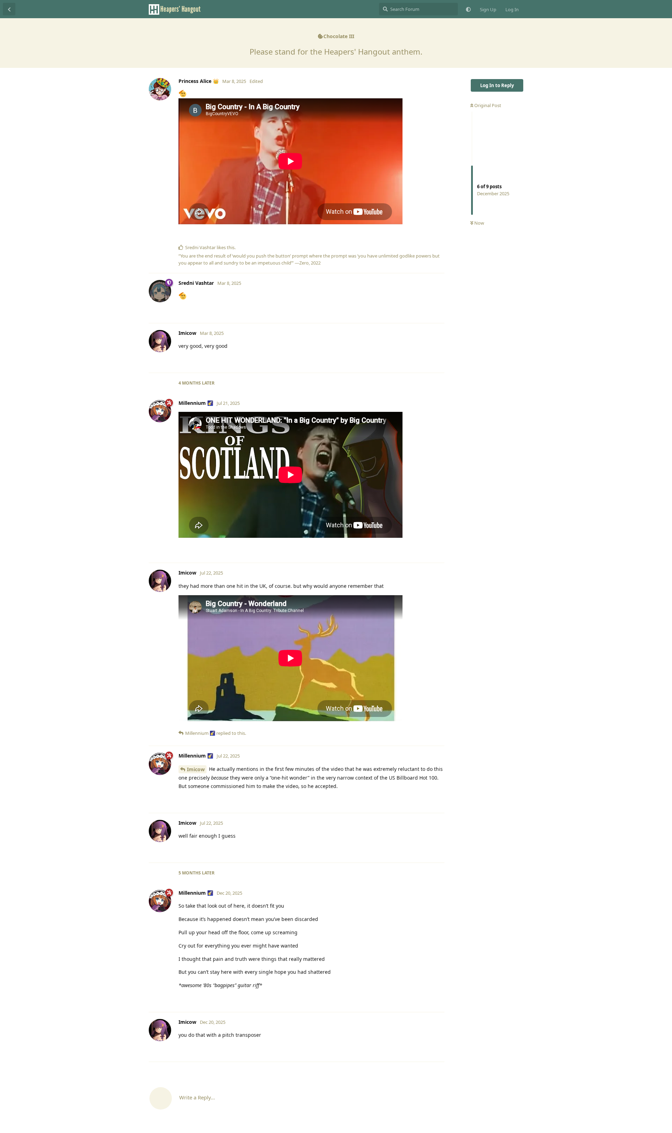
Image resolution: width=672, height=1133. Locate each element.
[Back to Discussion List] (9, 9)
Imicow (196, 769)
